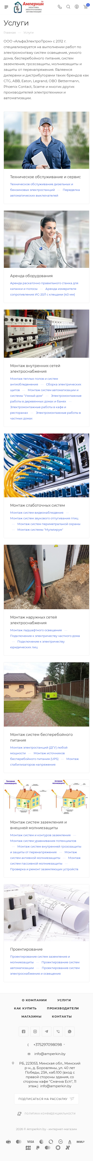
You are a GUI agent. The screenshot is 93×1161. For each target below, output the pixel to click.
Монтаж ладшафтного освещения (36, 630)
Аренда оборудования (31, 276)
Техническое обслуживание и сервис (45, 177)
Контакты (62, 1016)
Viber (58, 1031)
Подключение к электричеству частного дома (45, 636)
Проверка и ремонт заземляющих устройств (44, 869)
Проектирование (26, 949)
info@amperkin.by (49, 1054)
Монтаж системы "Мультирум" (40, 529)
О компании (34, 1000)
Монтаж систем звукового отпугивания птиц (44, 518)
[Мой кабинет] (77, 7)
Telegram (46, 1031)
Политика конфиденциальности (50, 1113)
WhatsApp (69, 1031)
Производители (63, 1008)
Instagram (35, 1031)
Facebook (23, 1031)
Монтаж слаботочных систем (37, 505)
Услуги (64, 1000)
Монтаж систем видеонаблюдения (37, 512)
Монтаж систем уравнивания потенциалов (43, 841)
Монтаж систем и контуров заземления (40, 835)
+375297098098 (47, 1045)
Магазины (31, 1016)
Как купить (25, 1008)
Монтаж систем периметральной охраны (48, 524)
